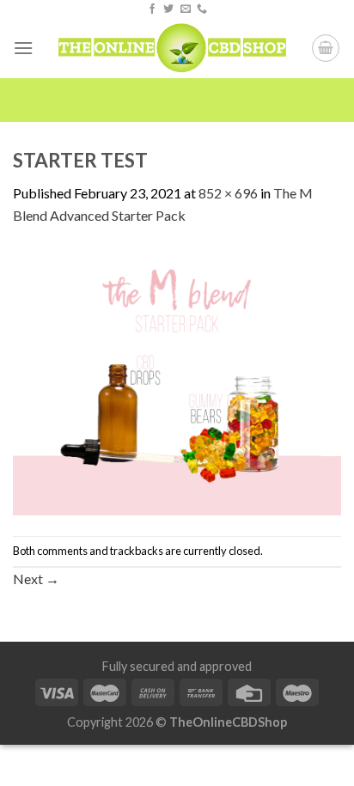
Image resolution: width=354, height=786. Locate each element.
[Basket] (325, 48)
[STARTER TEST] (177, 379)
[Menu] (23, 48)
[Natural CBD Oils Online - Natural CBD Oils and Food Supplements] (172, 48)
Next (36, 578)
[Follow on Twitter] (168, 9)
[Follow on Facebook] (152, 9)
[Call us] (202, 9)
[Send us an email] (185, 9)
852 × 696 (228, 193)
